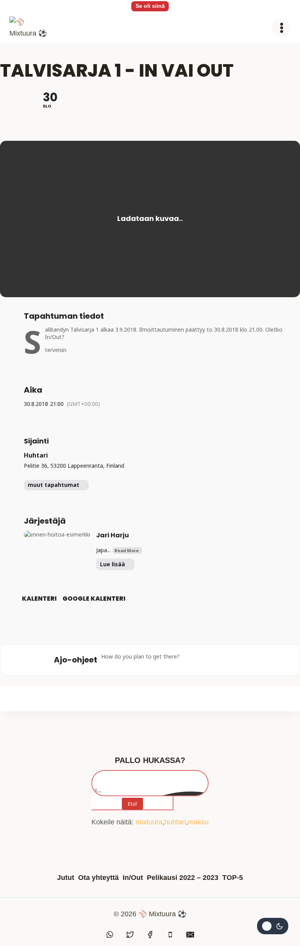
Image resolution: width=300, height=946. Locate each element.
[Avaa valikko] (281, 27)
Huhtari (36, 455)
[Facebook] (150, 934)
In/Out (133, 877)
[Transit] (220, 659)
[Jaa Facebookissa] (130, 627)
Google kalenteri (93, 599)
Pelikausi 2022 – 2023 (182, 877)
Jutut (65, 877)
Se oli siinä (150, 6)
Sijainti (36, 441)
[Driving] (205, 659)
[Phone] (170, 934)
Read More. (127, 550)
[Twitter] (130, 934)
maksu (198, 822)
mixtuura (149, 822)
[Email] (190, 934)
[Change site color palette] (272, 926)
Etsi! (132, 803)
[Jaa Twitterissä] (150, 627)
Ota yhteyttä (98, 877)
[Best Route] (190, 659)
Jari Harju (112, 535)
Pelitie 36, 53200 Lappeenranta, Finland (74, 465)
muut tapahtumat (53, 484)
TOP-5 (232, 877)
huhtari (175, 822)
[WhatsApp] (110, 934)
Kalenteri (39, 599)
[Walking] (236, 659)
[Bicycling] (251, 659)
